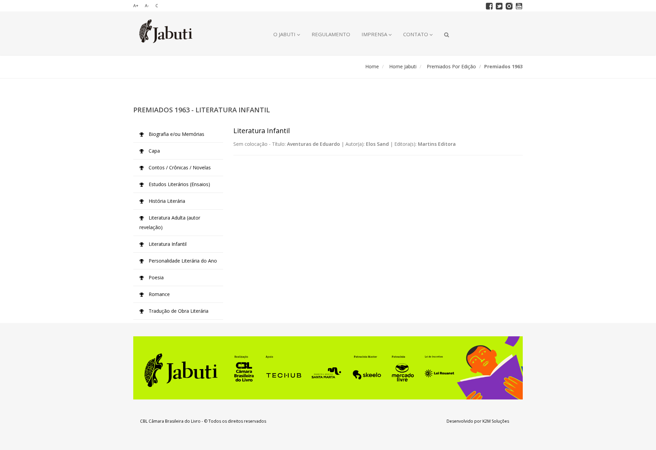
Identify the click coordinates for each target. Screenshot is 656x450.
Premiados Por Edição (451, 66)
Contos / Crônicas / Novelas (179, 167)
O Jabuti (285, 34)
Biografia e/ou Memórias (175, 134)
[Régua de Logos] (328, 367)
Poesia (155, 277)
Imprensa (374, 34)
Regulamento (331, 34)
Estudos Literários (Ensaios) (178, 184)
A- (147, 6)
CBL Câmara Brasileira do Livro (170, 421)
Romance (158, 294)
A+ (135, 6)
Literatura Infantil (167, 244)
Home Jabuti (402, 66)
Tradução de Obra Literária (177, 311)
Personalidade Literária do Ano (182, 260)
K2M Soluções (495, 421)
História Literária (166, 201)
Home (372, 66)
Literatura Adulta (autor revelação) (169, 222)
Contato (416, 34)
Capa (153, 150)
